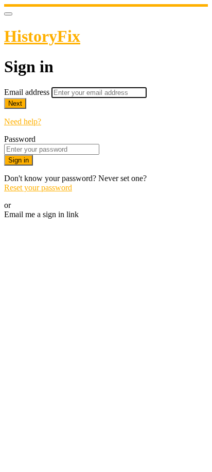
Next (15, 103)
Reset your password (38, 187)
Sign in (18, 160)
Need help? (22, 121)
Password (20, 139)
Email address (27, 92)
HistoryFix (42, 36)
